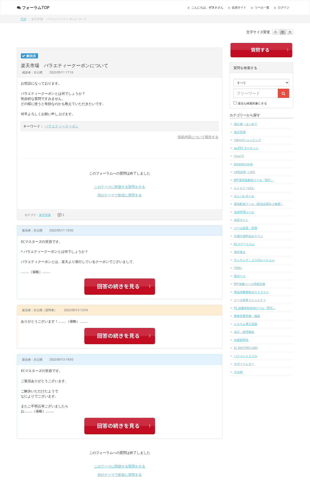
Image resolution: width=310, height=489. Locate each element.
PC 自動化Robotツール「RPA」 (254, 308)
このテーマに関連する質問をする (119, 186)
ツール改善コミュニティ (250, 300)
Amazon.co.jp (243, 164)
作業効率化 (241, 340)
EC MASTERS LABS (246, 348)
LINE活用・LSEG (244, 172)
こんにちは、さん (207, 7)
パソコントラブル (245, 356)
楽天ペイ (240, 276)
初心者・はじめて (245, 124)
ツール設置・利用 (245, 228)
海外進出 (240, 252)
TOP (23, 19)
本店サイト (241, 220)
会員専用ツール (244, 212)
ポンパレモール (244, 196)
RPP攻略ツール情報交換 (249, 284)
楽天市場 (45, 215)
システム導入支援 (245, 324)
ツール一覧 (262, 7)
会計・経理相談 (244, 332)
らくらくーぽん (244, 188)
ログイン (283, 7)
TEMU (238, 268)
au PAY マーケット (246, 148)
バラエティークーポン (62, 126)
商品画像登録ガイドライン (251, 292)
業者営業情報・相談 (247, 316)
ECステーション (244, 244)
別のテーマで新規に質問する (120, 195)
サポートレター (244, 364)
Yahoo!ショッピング (247, 140)
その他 (238, 372)
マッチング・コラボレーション (254, 260)
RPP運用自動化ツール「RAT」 (253, 180)
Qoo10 (239, 156)
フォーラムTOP (35, 7)
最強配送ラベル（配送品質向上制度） (258, 204)
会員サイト (239, 7)
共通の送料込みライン (248, 236)
